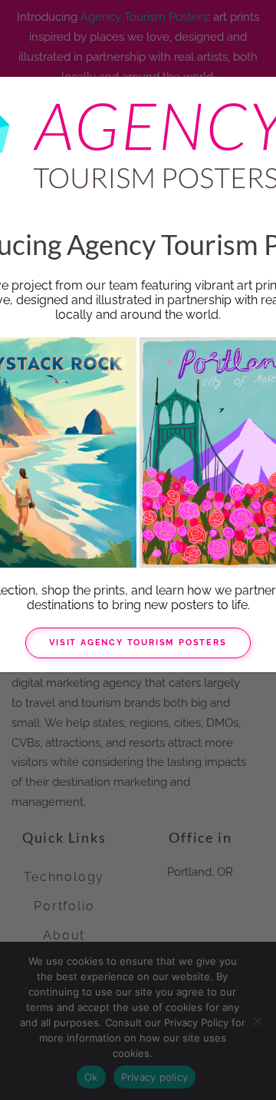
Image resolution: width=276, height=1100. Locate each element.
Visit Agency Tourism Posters (137, 643)
